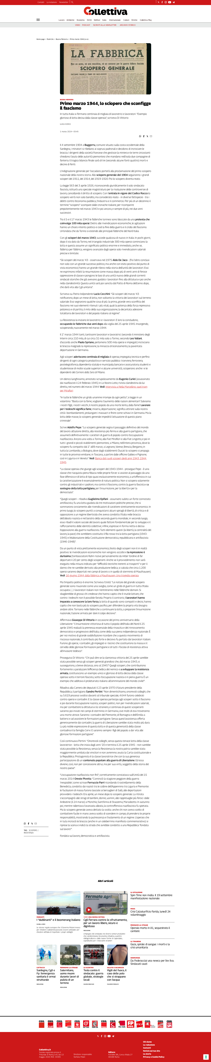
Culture (126, 20)
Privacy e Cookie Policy (153, 1057)
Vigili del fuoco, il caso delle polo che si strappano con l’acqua (116, 975)
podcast (86, 25)
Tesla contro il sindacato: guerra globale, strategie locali (93, 975)
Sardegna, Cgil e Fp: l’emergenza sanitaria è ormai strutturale (46, 975)
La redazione (52, 2)
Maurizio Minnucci (113, 984)
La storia (147, 1054)
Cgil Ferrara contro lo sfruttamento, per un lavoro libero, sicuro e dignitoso (105, 923)
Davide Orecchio (89, 984)
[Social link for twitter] (158, 2)
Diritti (89, 20)
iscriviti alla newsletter (104, 25)
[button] (140, 136)
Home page (40, 39)
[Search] (72, 2)
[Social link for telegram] (174, 2)
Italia (104, 20)
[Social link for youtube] (169, 2)
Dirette (134, 20)
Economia (81, 20)
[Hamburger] (38, 19)
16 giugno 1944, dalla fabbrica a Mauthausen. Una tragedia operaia (102, 575)
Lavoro (61, 20)
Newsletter (63, 2)
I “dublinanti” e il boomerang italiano (58, 919)
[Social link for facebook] (162, 2)
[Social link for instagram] (166, 2)
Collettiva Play (146, 20)
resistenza (29, 833)
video (77, 25)
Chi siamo (147, 1042)
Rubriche (50, 39)
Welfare (97, 20)
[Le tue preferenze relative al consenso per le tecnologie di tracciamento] (206, 1057)
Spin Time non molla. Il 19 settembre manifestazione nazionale (151, 897)
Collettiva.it (45, 1049)
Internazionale (115, 20)
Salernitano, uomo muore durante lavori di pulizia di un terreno (69, 976)
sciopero (33, 830)
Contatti (41, 2)
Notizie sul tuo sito (151, 1051)
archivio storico (127, 25)
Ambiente (70, 20)
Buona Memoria (61, 39)
